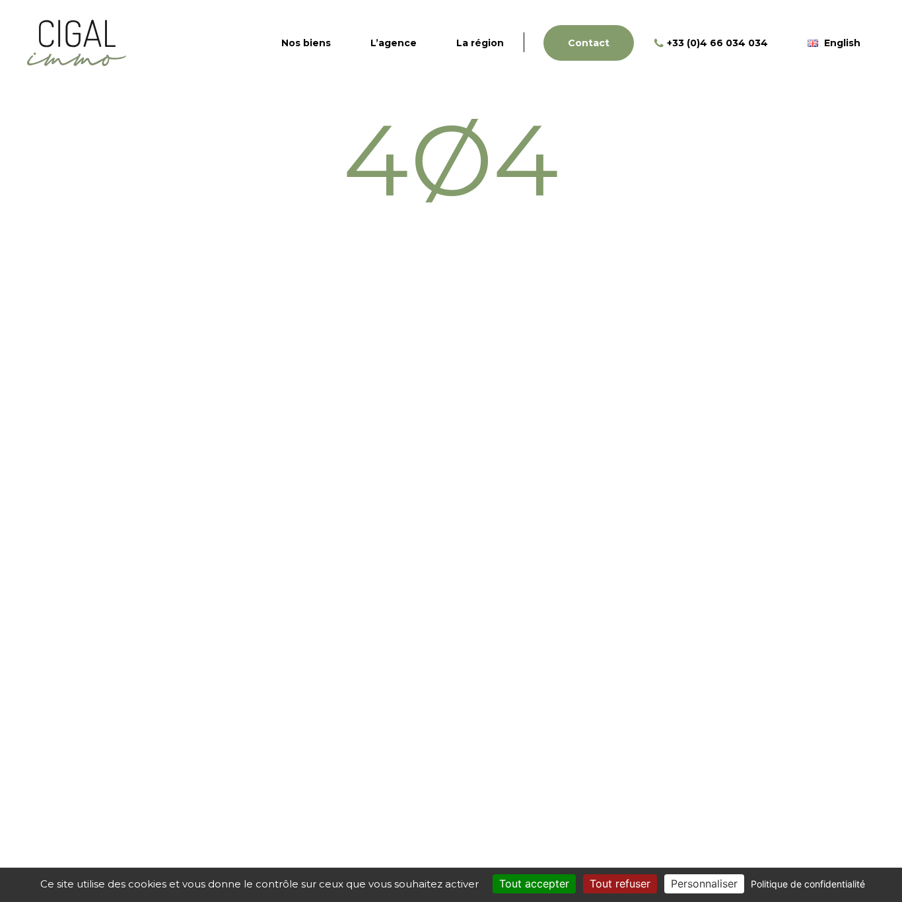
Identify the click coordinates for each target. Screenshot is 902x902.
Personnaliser (704, 883)
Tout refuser (620, 883)
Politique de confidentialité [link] (808, 883)
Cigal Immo (76, 43)
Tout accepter (534, 883)
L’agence (393, 43)
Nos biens (306, 43)
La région (480, 43)
